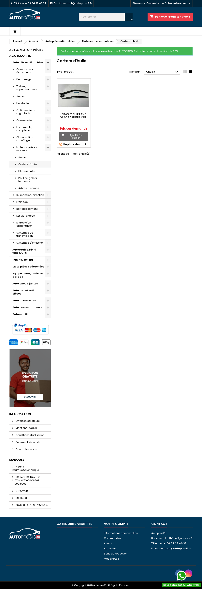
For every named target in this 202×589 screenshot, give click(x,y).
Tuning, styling (22, 260)
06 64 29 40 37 (37, 3)
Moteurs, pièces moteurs (26, 148)
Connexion (153, 3)
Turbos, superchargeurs (26, 87)
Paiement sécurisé (27, 442)
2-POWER (21, 491)
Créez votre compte (177, 3)
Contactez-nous (26, 449)
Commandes (112, 538)
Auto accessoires (24, 300)
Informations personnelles (121, 533)
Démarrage (24, 79)
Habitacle (22, 103)
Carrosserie (24, 120)
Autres (20, 96)
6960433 (21, 498)
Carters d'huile (27, 164)
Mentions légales (26, 428)
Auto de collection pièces (24, 292)
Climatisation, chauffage (25, 138)
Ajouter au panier (72, 136)
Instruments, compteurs (24, 128)
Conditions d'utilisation (29, 435)
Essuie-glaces (25, 216)
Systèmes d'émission (30, 243)
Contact (159, 524)
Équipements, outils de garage (27, 275)
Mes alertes (111, 559)
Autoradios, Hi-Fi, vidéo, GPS (24, 251)
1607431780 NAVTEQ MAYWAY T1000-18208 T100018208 (26, 480)
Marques (16, 459)
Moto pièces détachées (28, 266)
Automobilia (21, 314)
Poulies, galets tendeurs (27, 179)
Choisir (162, 72)
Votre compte (116, 524)
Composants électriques (24, 70)
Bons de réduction (115, 553)
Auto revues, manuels (27, 307)
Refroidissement (26, 209)
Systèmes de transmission (24, 234)
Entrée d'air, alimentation (24, 224)
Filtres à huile (26, 171)
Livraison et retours (27, 421)
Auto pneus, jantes (25, 283)
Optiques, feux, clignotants (25, 111)
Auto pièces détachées (27, 62)
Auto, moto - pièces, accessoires (26, 53)
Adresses (110, 548)
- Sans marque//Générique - (26, 468)
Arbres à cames (28, 188)
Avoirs (108, 543)
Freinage (22, 202)
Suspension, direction (30, 195)
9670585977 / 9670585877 (31, 505)
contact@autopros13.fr (77, 3)
